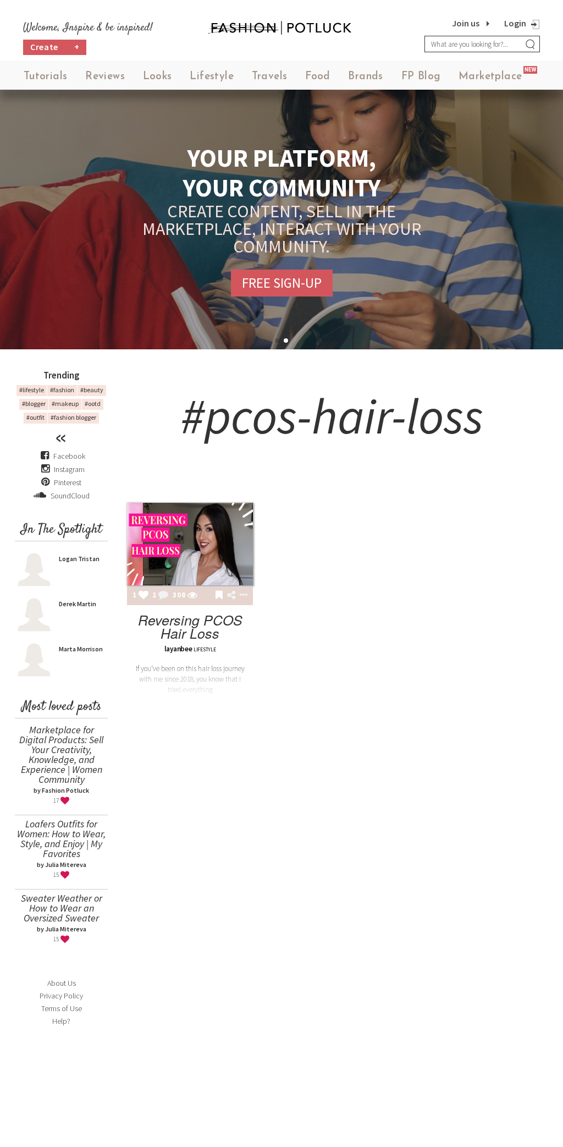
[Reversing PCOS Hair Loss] (190, 544)
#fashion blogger (73, 417)
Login (515, 23)
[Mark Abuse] (241, 595)
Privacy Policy (61, 996)
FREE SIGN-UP (282, 283)
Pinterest (66, 482)
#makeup (65, 403)
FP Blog (421, 77)
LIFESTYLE (205, 649)
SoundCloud (69, 496)
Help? (61, 1021)
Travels (270, 77)
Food (317, 77)
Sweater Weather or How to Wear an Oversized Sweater (61, 908)
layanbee (178, 649)
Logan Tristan (79, 559)
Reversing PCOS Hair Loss (190, 626)
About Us (61, 983)
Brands (365, 77)
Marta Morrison (81, 649)
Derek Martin (77, 604)
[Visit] (192, 595)
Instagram (69, 469)
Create (55, 46)
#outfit (35, 417)
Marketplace (490, 77)
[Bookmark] (219, 595)
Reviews (105, 77)
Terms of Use (61, 1008)
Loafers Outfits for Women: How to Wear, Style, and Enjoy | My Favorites (61, 838)
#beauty (91, 390)
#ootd (93, 403)
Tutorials (46, 77)
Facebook (69, 456)
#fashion (62, 390)
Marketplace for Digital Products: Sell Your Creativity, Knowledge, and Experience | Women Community (61, 754)
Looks (157, 77)
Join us (465, 23)
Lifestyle (212, 77)
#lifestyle (31, 390)
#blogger (34, 403)
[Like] (143, 595)
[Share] (231, 595)
